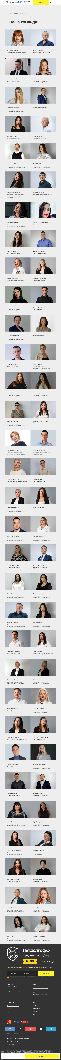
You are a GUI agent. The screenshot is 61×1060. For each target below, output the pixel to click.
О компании (10, 1002)
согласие (24, 976)
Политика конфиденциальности (16, 1035)
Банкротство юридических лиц (40, 987)
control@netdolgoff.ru (21, 991)
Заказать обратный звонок (41, 2)
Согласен (42, 1056)
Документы (36, 1008)
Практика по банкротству (13, 1005)
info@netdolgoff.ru (11, 991)
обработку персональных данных (34, 976)
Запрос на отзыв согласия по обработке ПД (19, 1038)
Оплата (35, 1005)
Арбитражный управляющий (40, 994)
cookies (22, 1057)
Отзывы (9, 1010)
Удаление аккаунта (12, 1041)
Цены (34, 1002)
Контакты (35, 1011)
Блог (34, 1014)
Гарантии (9, 1008)
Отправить (46, 973)
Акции (8, 1012)
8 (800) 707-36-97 (27, 2)
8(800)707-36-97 (12, 986)
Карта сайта (10, 1044)
